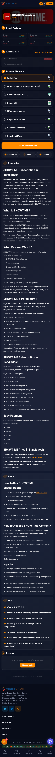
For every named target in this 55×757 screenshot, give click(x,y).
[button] (27, 78)
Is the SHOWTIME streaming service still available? (27, 613)
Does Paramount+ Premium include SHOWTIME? (26, 638)
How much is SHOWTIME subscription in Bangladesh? (22, 644)
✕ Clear (48, 59)
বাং (44, 3)
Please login (27, 665)
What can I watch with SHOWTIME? (20, 632)
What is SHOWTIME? (13, 607)
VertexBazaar (37, 457)
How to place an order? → (44, 52)
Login (50, 4)
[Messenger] (11, 709)
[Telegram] (5, 709)
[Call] (18, 709)
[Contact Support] (50, 741)
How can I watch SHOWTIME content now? (23, 618)
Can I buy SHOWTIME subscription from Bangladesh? (22, 625)
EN (41, 3)
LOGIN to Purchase (27, 145)
